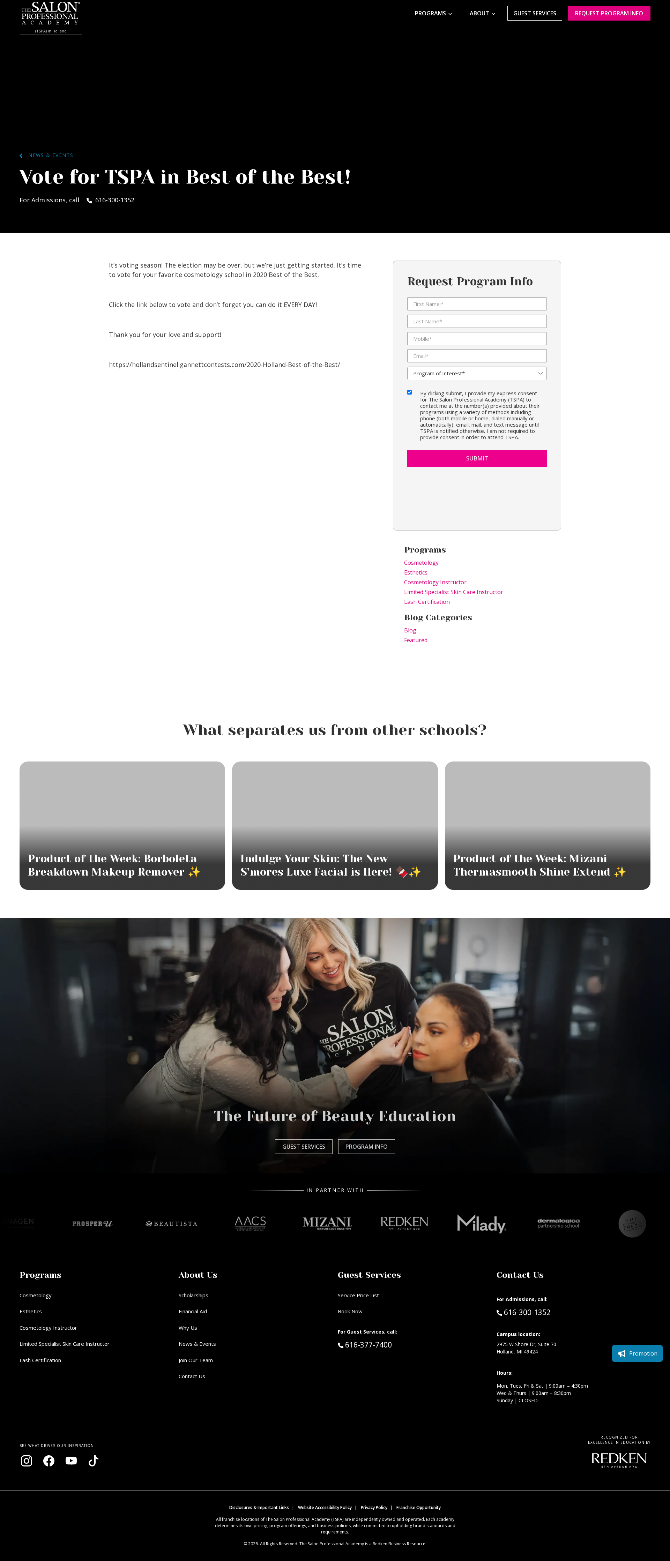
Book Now (350, 1311)
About (479, 13)
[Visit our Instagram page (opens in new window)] (27, 1461)
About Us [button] (198, 1275)
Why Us (188, 1327)
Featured (415, 640)
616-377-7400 (383, 1344)
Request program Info (609, 13)
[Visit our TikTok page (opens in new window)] (93, 1461)
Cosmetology (421, 562)
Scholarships (193, 1295)
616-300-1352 (527, 1312)
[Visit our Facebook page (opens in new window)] (49, 1461)
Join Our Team (196, 1360)
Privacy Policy (374, 1507)
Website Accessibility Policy (325, 1507)
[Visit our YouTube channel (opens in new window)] (71, 1461)
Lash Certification (427, 602)
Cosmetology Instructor (435, 582)
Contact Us (192, 1376)
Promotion (643, 1353)
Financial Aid (193, 1311)
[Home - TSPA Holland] (51, 13)
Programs (430, 13)
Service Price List (358, 1295)
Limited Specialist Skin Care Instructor (453, 592)
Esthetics (415, 572)
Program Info (366, 1146)
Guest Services (534, 13)
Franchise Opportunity (418, 1507)
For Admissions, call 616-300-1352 (77, 200)
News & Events (48, 155)
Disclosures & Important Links (259, 1507)
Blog (410, 630)
